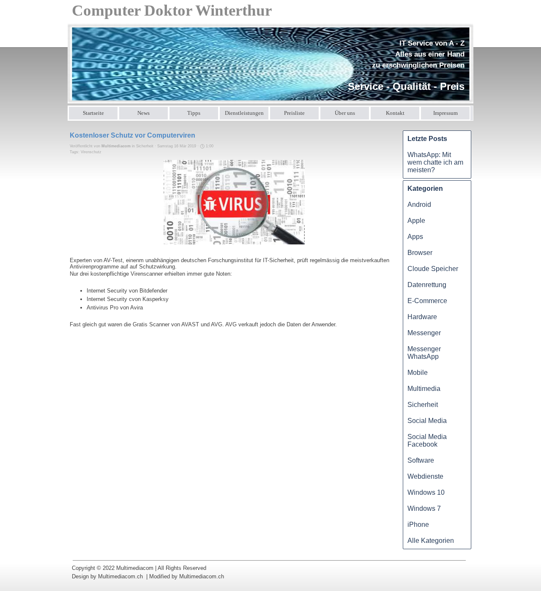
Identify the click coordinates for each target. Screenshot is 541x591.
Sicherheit (422, 404)
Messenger (424, 332)
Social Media (427, 420)
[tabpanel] (403, 66)
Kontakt (395, 113)
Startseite (93, 113)
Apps (415, 236)
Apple (416, 220)
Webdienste (425, 476)
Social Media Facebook (427, 440)
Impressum (445, 113)
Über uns (345, 113)
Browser (419, 252)
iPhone (418, 524)
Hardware (422, 316)
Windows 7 (424, 508)
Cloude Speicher (432, 268)
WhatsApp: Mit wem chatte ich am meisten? (435, 162)
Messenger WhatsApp (424, 352)
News (143, 113)
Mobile (417, 372)
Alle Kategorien (430, 540)
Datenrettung (426, 284)
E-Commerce (427, 300)
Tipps (193, 113)
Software (420, 460)
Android (419, 204)
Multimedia (423, 388)
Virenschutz (91, 152)
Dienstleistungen (244, 113)
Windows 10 (426, 492)
